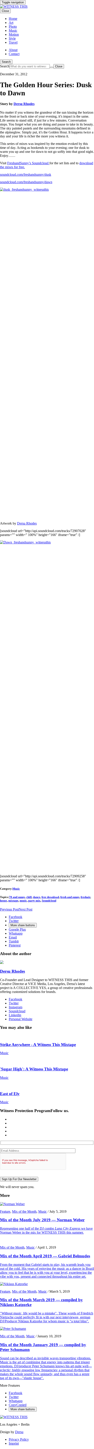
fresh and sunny (69, 897)
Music (16, 888)
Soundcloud (49, 900)
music (23, 900)
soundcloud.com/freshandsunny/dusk (25, 174)
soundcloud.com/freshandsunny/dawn (26, 182)
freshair (85, 897)
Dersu (19, 1432)
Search (6, 61)
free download (50, 897)
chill (29, 897)
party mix (34, 900)
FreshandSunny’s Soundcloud (28, 163)
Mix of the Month (24, 1211)
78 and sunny (17, 897)
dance (36, 897)
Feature (5, 1211)
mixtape (13, 900)
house (3, 900)
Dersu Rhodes (24, 104)
